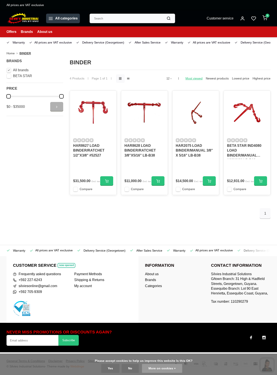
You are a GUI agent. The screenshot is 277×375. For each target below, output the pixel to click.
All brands (21, 70)
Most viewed (194, 78)
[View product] (106, 181)
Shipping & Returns (89, 280)
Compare (86, 189)
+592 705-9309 (30, 292)
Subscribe (68, 340)
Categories (153, 286)
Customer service (220, 18)
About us (44, 32)
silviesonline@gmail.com (38, 286)
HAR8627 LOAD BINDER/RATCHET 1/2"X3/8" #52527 (89, 150)
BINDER (25, 53)
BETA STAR (22, 76)
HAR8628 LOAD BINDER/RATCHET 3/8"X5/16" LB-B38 (140, 150)
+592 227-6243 (30, 280)
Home (10, 53)
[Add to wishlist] (110, 97)
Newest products (217, 78)
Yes (110, 368)
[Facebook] (251, 337)
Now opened (66, 265)
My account (83, 286)
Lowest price (240, 78)
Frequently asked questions (40, 274)
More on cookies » (162, 368)
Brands (27, 32)
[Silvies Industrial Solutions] (23, 18)
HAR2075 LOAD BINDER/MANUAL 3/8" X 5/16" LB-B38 (194, 150)
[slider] (8, 96)
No (130, 368)
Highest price (262, 78)
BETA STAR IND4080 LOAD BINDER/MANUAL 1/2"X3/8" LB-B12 (244, 151)
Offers (11, 32)
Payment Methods (88, 274)
